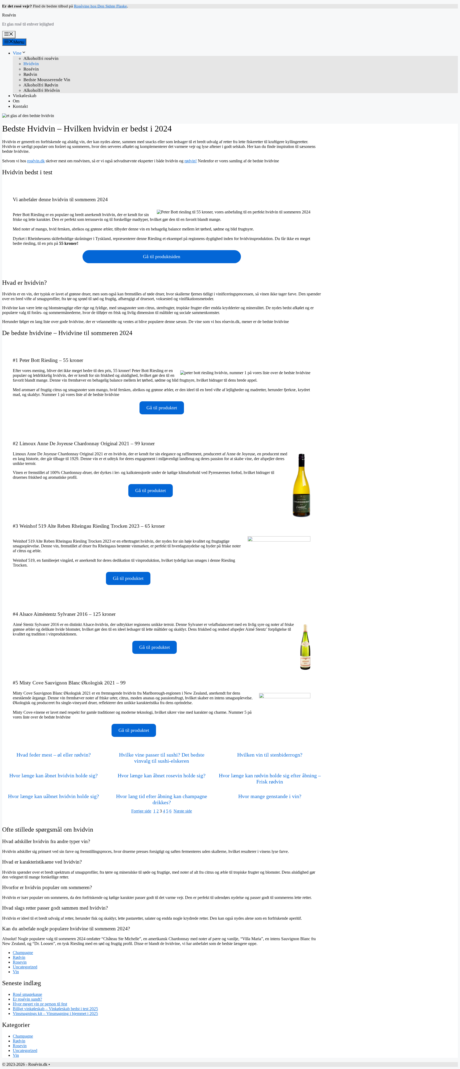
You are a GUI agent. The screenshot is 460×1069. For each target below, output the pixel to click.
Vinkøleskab (24, 95)
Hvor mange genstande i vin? (269, 796)
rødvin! (190, 161)
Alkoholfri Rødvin (40, 85)
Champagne (23, 952)
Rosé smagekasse (27, 994)
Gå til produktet (161, 407)
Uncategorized (25, 967)
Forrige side (141, 811)
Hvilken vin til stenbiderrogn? (269, 755)
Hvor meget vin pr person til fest (40, 1004)
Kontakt (20, 106)
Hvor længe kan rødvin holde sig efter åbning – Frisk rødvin (270, 779)
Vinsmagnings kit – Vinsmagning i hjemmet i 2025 (55, 1013)
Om (16, 101)
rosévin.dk (36, 161)
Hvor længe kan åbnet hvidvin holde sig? (53, 775)
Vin (16, 971)
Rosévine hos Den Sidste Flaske (100, 6)
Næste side (183, 811)
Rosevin (20, 962)
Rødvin (30, 74)
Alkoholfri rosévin (41, 58)
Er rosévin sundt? (27, 999)
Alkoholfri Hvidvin (41, 90)
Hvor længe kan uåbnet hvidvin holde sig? (53, 796)
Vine (17, 53)
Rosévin (9, 15)
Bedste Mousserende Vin (46, 79)
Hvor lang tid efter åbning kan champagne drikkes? (161, 799)
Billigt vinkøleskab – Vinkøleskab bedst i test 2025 (55, 1008)
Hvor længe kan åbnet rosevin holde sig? (162, 775)
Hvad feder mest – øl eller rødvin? (54, 755)
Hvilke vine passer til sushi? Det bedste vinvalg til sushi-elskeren (161, 758)
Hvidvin (31, 63)
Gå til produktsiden (161, 256)
